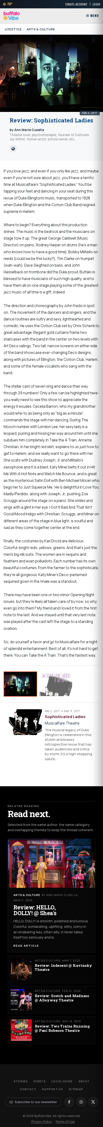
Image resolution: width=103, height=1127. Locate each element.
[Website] (13, 148)
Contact (28, 1089)
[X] (93, 1102)
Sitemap (76, 1089)
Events (40, 1081)
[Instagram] (81, 1102)
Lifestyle (13, 29)
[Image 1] (20, 684)
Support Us (52, 1089)
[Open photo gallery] (51, 73)
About (84, 1081)
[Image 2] (56, 684)
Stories (21, 1081)
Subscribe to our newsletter (36, 1102)
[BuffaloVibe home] (11, 15)
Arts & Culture (41, 29)
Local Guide (62, 1081)
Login (96, 4)
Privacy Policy (41, 1121)
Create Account (76, 4)
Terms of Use (65, 1121)
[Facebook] (69, 1102)
